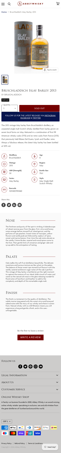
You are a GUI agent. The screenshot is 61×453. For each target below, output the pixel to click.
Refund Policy (20, 443)
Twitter (36, 118)
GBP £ (5, 421)
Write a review (30, 337)
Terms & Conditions (35, 443)
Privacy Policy (6, 443)
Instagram (50, 115)
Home (4, 12)
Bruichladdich (13, 94)
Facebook (25, 118)
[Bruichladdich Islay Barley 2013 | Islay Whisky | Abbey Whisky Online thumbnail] (5, 79)
